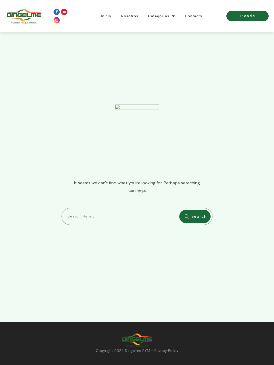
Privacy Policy (166, 350)
